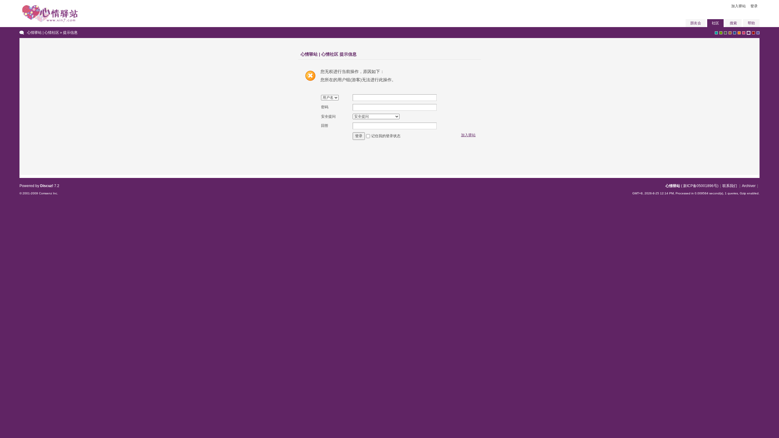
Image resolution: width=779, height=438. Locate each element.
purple (748, 33)
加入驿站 (738, 6)
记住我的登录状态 (385, 136)
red (753, 32)
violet (758, 32)
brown (730, 32)
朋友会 (695, 23)
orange (739, 32)
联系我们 (729, 186)
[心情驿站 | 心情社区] (49, 24)
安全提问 (328, 116)
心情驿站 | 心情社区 (43, 32)
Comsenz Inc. (48, 193)
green (720, 32)
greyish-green (716, 32)
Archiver (749, 186)
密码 (324, 107)
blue (734, 32)
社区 (715, 23)
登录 (754, 6)
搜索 (733, 23)
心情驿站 (672, 186)
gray (725, 32)
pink (743, 32)
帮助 (751, 23)
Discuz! (46, 186)
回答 (324, 125)
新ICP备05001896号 (700, 186)
